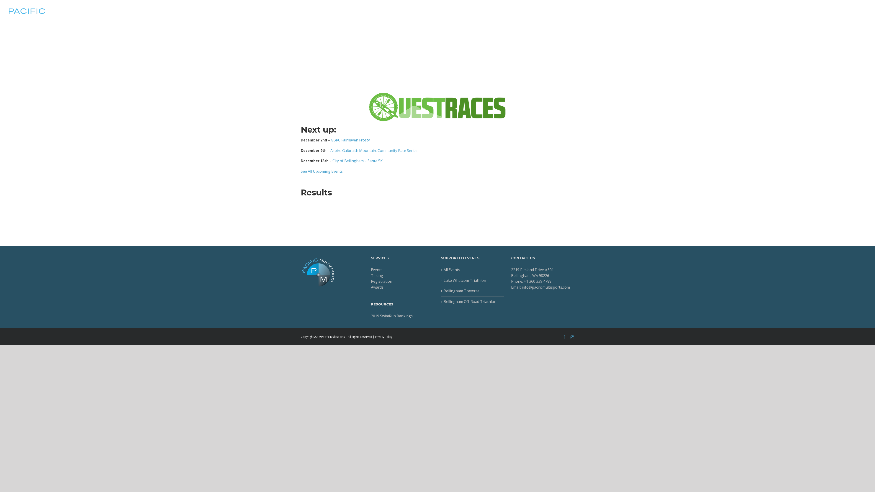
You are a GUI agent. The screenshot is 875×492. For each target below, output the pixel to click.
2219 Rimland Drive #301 (532, 269)
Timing (377, 275)
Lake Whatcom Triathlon (465, 280)
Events (376, 269)
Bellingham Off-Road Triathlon (470, 301)
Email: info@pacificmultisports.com (540, 287)
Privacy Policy (383, 337)
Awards (377, 287)
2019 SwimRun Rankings (392, 315)
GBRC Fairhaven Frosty (350, 140)
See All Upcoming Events (322, 171)
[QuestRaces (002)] (437, 96)
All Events (452, 269)
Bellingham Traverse (461, 290)
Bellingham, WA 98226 (530, 275)
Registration (381, 281)
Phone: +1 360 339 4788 (531, 281)
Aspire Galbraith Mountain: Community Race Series (373, 150)
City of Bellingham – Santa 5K (357, 160)
